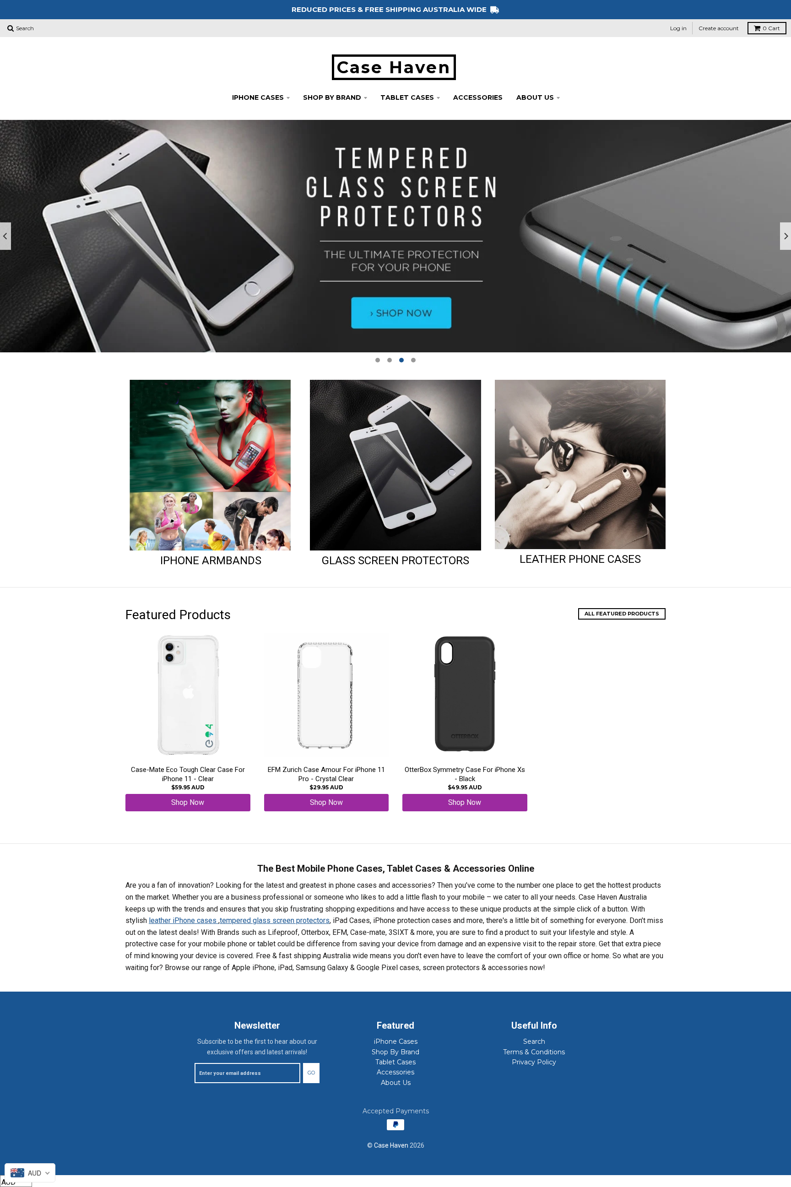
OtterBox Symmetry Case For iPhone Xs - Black (465, 774)
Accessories (478, 97)
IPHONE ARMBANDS (210, 560)
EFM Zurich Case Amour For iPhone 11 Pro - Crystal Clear (326, 774)
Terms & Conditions (534, 1052)
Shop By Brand (332, 97)
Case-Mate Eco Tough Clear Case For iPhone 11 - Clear (188, 774)
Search (534, 1041)
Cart (771, 28)
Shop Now (187, 802)
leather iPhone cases (183, 920)
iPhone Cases (258, 97)
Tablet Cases (407, 97)
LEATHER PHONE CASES (580, 559)
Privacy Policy (534, 1062)
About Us (535, 97)
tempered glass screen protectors (275, 920)
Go (311, 1072)
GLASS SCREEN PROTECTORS (395, 560)
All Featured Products (622, 613)
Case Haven (394, 67)
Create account (719, 28)
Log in (678, 28)
